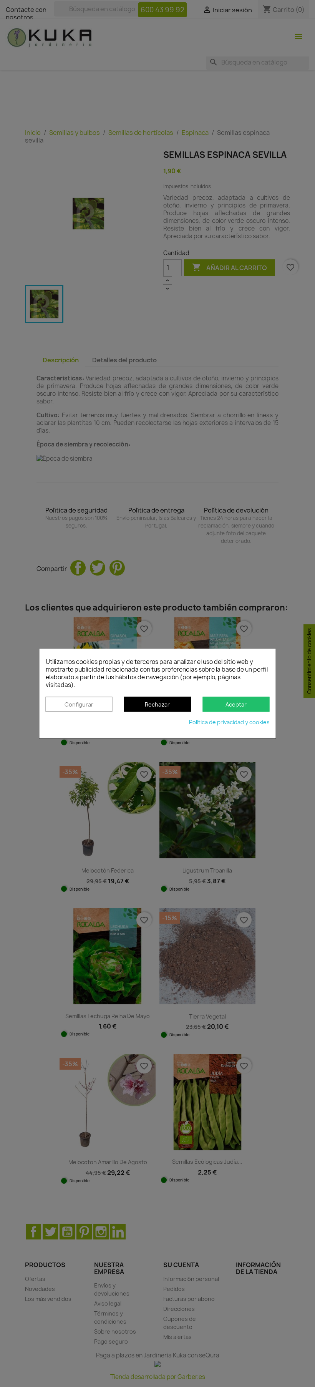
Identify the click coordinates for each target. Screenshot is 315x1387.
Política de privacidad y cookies (229, 722)
